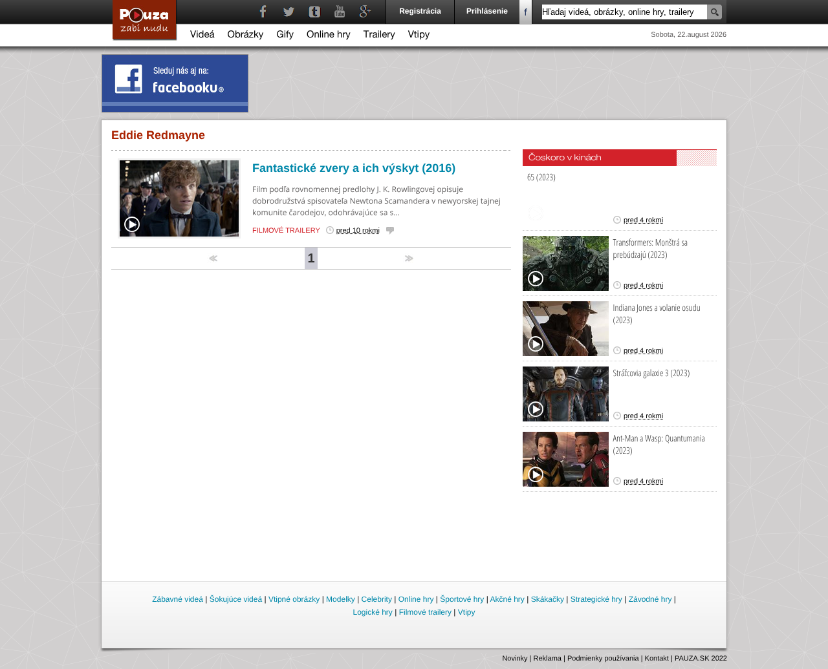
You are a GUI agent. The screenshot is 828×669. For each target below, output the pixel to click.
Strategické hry (596, 599)
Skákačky (547, 599)
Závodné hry (650, 599)
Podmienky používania (603, 659)
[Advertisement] (414, 544)
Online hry (329, 36)
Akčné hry (507, 599)
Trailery (379, 36)
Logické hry (372, 612)
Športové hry (462, 599)
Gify (285, 36)
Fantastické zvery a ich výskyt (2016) (353, 168)
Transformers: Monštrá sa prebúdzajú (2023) (650, 249)
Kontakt (657, 659)
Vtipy (419, 36)
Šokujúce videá (236, 599)
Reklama (547, 659)
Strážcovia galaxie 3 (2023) (651, 373)
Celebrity (377, 599)
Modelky (340, 599)
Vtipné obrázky (294, 599)
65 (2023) (541, 177)
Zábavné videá (177, 599)
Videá (202, 36)
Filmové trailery (286, 231)
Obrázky (246, 36)
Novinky (514, 659)
